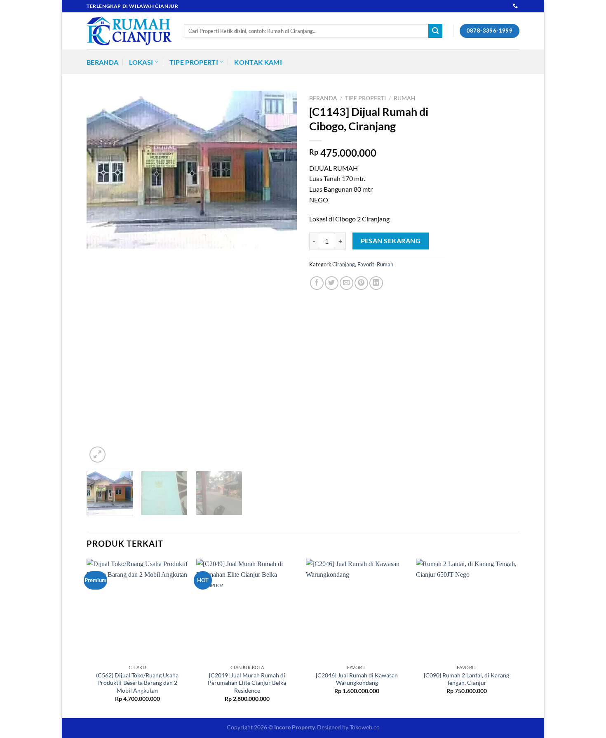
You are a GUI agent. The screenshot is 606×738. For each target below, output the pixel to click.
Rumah (405, 98)
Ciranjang (343, 264)
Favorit (365, 264)
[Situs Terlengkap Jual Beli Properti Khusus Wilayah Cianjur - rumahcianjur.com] (129, 31)
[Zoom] (97, 455)
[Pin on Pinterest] (361, 283)
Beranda (102, 62)
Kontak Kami (258, 62)
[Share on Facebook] (317, 283)
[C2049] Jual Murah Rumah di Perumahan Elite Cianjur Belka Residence (247, 683)
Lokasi (141, 62)
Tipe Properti (193, 62)
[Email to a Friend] (346, 283)
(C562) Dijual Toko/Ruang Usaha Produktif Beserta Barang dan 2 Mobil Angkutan (137, 683)
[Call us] (515, 6)
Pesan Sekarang (391, 240)
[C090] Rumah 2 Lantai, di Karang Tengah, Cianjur (466, 679)
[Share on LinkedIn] (376, 283)
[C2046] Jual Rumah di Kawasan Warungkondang (357, 679)
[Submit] (435, 31)
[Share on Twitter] (331, 283)
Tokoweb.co (365, 727)
